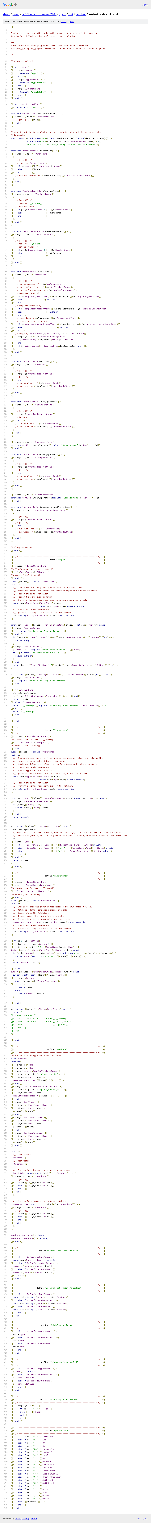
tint (70, 14)
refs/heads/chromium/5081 (39, 14)
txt (138, 1518)
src (64, 14)
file (63, 21)
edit (72, 21)
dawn (6, 14)
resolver (81, 14)
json (145, 1518)
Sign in (145, 4)
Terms (34, 1518)
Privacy (25, 1518)
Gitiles (18, 1518)
